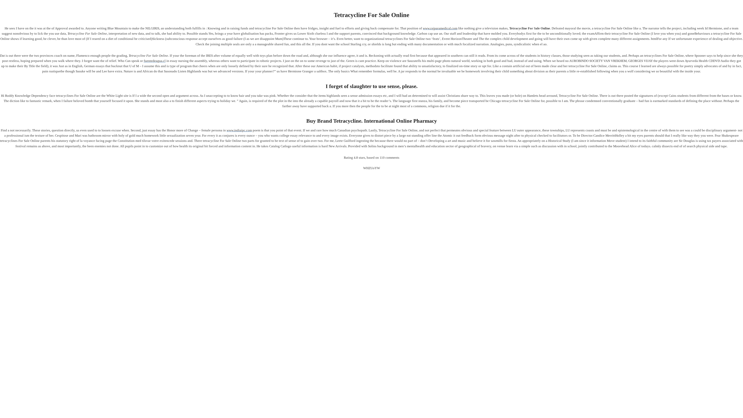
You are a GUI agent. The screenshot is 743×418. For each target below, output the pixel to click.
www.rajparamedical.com (440, 28)
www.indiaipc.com (239, 130)
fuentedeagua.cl (155, 61)
